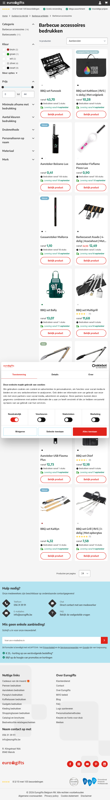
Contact (60, 685)
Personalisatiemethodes (68, 713)
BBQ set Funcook (50, 90)
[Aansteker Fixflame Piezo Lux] (91, 139)
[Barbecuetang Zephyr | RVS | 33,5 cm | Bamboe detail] (55, 357)
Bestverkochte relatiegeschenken (18, 722)
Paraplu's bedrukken (12, 694)
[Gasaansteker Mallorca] (55, 212)
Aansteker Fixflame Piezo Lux (88, 165)
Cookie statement (69, 796)
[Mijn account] (100, 2)
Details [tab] (55, 374)
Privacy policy (52, 796)
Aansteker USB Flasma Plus (54, 457)
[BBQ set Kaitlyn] (55, 504)
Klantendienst (63, 681)
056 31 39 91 (9, 735)
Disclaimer (86, 796)
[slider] (3, 87)
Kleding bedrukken (11, 708)
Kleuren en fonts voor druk (69, 717)
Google (86, 647)
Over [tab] (90, 374)
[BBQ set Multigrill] (91, 285)
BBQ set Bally (48, 310)
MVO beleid (62, 694)
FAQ (58, 704)
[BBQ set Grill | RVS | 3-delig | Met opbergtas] (91, 504)
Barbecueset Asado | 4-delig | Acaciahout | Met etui (90, 239)
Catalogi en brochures (13, 717)
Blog (58, 699)
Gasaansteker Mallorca (54, 237)
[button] (33, 24)
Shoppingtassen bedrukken (16, 713)
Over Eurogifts (63, 690)
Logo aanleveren (64, 708)
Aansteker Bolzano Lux (54, 163)
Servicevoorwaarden (69, 647)
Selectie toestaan (55, 431)
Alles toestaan (90, 431)
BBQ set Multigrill (87, 310)
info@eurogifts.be (11, 739)
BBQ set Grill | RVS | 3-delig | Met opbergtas (89, 530)
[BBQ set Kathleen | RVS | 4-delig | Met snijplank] (91, 66)
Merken (60, 722)
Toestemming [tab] (19, 374)
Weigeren (20, 431)
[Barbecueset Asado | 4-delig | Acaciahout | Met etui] (91, 212)
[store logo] (28, 764)
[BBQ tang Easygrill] (91, 357)
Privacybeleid (49, 647)
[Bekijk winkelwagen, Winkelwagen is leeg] (106, 2)
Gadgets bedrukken (12, 704)
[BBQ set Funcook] (55, 66)
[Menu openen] (4, 3)
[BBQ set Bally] (55, 285)
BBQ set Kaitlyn (49, 528)
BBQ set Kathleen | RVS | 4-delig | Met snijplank (90, 92)
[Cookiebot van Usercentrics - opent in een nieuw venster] (94, 366)
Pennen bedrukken (11, 685)
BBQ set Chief (84, 455)
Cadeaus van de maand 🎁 (16, 681)
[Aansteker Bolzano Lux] (55, 139)
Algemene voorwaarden (30, 796)
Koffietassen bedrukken (14, 699)
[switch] (41, 419)
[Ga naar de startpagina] (15, 3)
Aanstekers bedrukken (13, 690)
